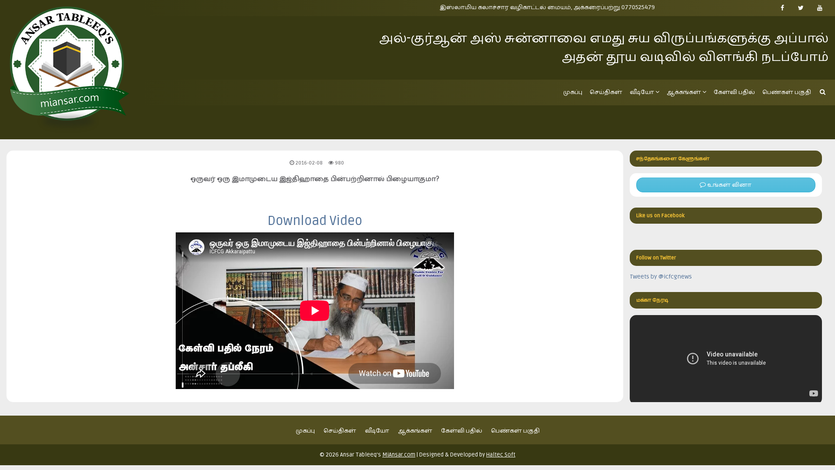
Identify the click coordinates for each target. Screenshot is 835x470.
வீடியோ (642, 92)
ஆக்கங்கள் (684, 92)
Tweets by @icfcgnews (661, 276)
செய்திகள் (606, 92)
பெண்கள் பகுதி (786, 92)
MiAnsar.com (398, 454)
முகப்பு (572, 92)
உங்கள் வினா (729, 184)
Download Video (314, 221)
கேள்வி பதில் (734, 92)
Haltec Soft (500, 454)
